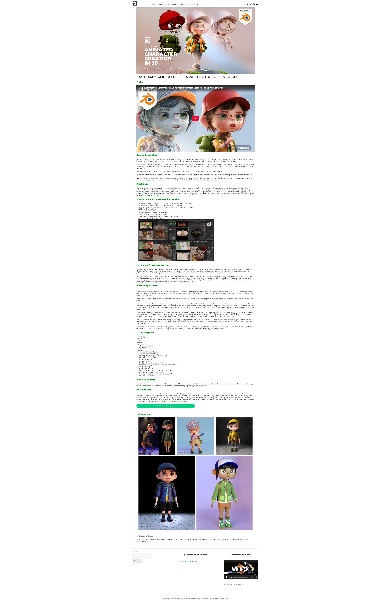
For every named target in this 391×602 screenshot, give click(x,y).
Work (159, 4)
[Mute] (252, 577)
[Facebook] (244, 4)
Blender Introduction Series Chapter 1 (175, 401)
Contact (194, 4)
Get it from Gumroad (165, 406)
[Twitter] (247, 4)
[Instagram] (250, 4)
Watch (166, 4)
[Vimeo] (257, 4)
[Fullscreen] (256, 577)
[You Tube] (253, 4)
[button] (241, 569)
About (174, 4)
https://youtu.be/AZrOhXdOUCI (151, 195)
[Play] (227, 577)
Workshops (184, 4)
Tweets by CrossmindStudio (188, 561)
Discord (147, 541)
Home (153, 4)
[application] (241, 569)
